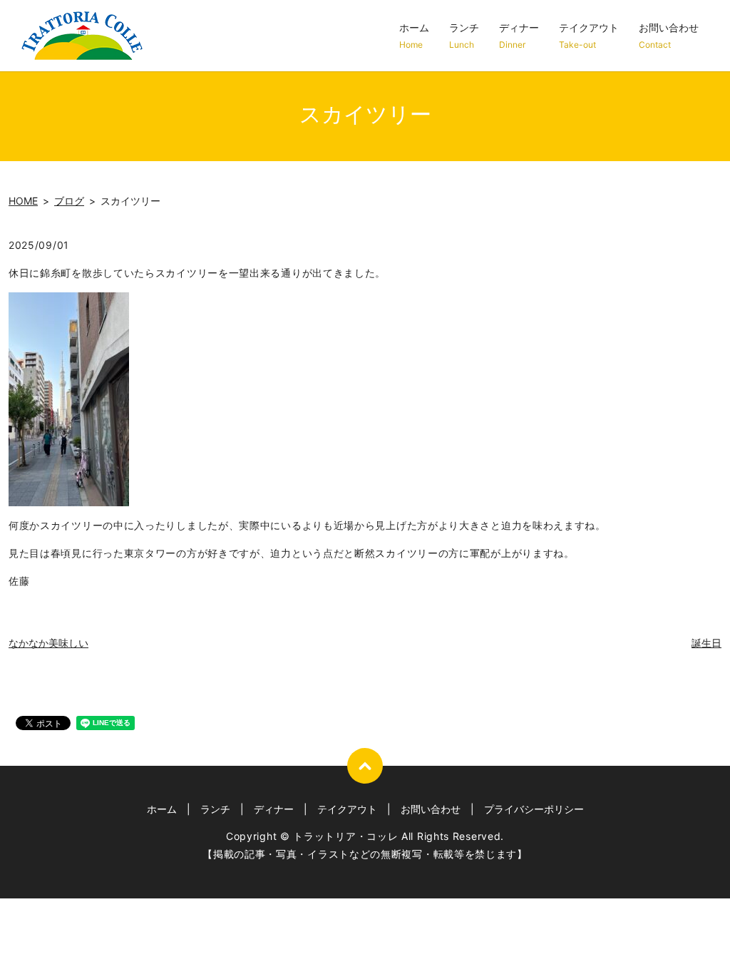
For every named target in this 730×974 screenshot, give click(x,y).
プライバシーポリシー (534, 809)
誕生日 (706, 643)
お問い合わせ (669, 35)
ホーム (414, 35)
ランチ (464, 35)
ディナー (519, 35)
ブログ (69, 201)
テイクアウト (589, 35)
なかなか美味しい (48, 643)
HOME (23, 201)
